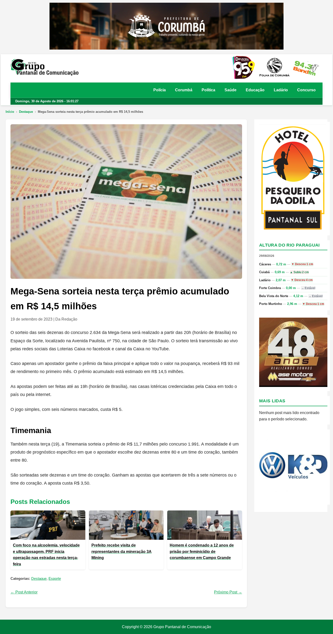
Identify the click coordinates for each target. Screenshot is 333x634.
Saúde (230, 90)
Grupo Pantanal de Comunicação (182, 627)
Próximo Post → (228, 592)
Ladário (281, 90)
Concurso (306, 90)
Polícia (159, 90)
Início (10, 112)
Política (208, 90)
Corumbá (183, 90)
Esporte (55, 578)
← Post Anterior (24, 592)
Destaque (26, 112)
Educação (255, 90)
